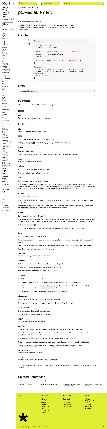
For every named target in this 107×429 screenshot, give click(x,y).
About (4, 16)
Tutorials (5, 9)
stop (20, 136)
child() (3, 41)
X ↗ (86, 403)
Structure (5, 205)
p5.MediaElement (6, 163)
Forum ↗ (88, 408)
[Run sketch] (29, 40)
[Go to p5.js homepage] (6, 3)
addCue (21, 326)
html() (3, 58)
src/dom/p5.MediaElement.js (76, 365)
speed (20, 212)
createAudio (67, 27)
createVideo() (5, 159)
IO (2, 194)
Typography (6, 176)
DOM (3, 33)
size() (3, 83)
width (3, 89)
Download (66, 399)
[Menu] (13, 3)
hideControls (23, 319)
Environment (6, 184)
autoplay (22, 177)
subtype (4, 97)
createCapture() (5, 139)
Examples (5, 11)
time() (3, 126)
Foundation (5, 210)
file (2, 92)
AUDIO (3, 131)
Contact (65, 401)
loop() (3, 111)
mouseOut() (4, 66)
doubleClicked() (5, 44)
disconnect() (5, 106)
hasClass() (4, 53)
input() (3, 61)
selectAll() (4, 168)
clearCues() (4, 103)
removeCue (23, 350)
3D (3, 186)
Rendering (5, 189)
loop (20, 159)
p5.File (3, 162)
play (20, 129)
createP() (4, 151)
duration (21, 253)
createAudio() (5, 135)
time (20, 233)
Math (3, 192)
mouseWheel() (5, 72)
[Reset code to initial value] (94, 40)
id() (2, 60)
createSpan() (5, 157)
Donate (6, 24)
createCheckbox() (6, 140)
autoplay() (4, 101)
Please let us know (43, 365)
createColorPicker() (6, 142)
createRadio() (5, 152)
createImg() (4, 148)
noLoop (21, 166)
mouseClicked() (5, 63)
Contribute (5, 13)
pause (20, 147)
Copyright (66, 403)
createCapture (23, 29)
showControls (24, 307)
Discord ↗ (88, 406)
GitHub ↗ (88, 399)
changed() (4, 40)
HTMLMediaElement (37, 311)
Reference (5, 7)
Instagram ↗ (89, 401)
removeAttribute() (6, 78)
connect (21, 275)
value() (3, 87)
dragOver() (4, 49)
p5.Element (4, 160)
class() (3, 43)
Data (3, 202)
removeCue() (5, 118)
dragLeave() (4, 47)
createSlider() (5, 156)
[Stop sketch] (29, 43)
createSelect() (5, 154)
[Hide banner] (103, 427)
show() (3, 81)
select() (3, 166)
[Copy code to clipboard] (90, 40)
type (3, 98)
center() (3, 38)
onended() (4, 114)
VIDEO (3, 132)
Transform (5, 181)
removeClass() (5, 80)
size (3, 95)
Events (4, 197)
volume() (4, 128)
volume (21, 193)
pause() (3, 115)
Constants (5, 208)
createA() (4, 134)
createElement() (5, 145)
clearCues (22, 357)
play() (3, 117)
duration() (4, 108)
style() (3, 84)
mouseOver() (5, 67)
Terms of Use (67, 406)
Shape (4, 171)
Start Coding (8, 19)
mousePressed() (6, 69)
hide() (3, 57)
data (3, 91)
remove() (4, 77)
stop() (3, 125)
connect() (4, 104)
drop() (3, 50)
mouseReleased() (6, 70)
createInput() (5, 149)
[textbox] (64, 60)
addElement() (5, 129)
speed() (3, 122)
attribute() (4, 36)
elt (2, 52)
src (2, 123)
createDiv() (4, 143)
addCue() (4, 100)
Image (4, 179)
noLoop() (4, 112)
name (3, 94)
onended (22, 260)
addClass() (4, 35)
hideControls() (5, 109)
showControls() (5, 120)
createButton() (5, 137)
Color (3, 173)
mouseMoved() (5, 64)
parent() (3, 74)
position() (4, 75)
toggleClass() (5, 86)
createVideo (58, 27)
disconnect (22, 296)
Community (6, 14)
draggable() (4, 46)
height (3, 55)
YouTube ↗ (88, 404)
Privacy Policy (67, 404)
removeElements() (6, 165)
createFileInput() (5, 146)
